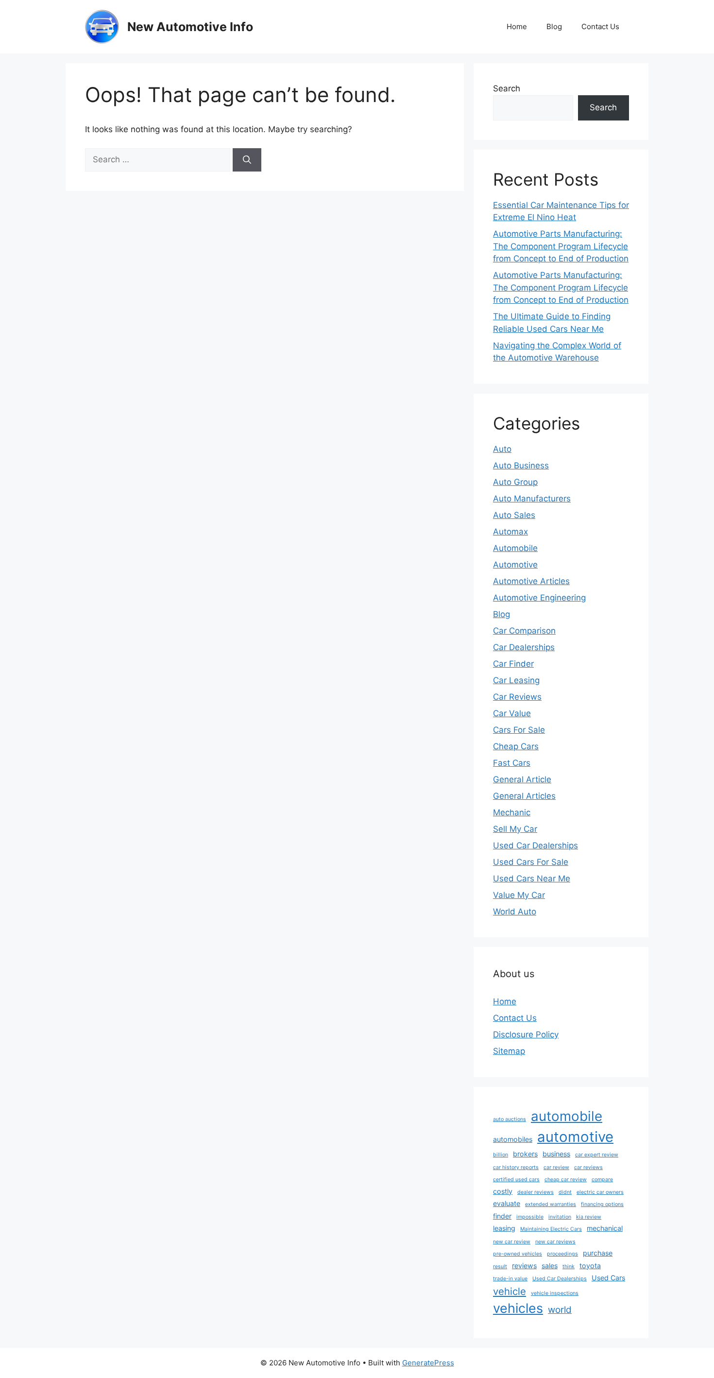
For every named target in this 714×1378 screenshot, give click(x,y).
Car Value (512, 713)
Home (517, 26)
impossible (530, 1217)
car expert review (596, 1155)
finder (502, 1216)
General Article (522, 779)
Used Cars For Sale (530, 862)
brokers (525, 1154)
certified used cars (516, 1179)
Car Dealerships (524, 647)
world (560, 1309)
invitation (559, 1217)
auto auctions (509, 1119)
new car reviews (555, 1242)
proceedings (562, 1254)
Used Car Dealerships (535, 845)
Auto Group (515, 482)
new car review (511, 1242)
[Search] (247, 160)
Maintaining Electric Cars (551, 1229)
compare (602, 1179)
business (556, 1154)
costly (502, 1191)
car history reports (516, 1167)
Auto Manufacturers (532, 498)
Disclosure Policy (526, 1034)
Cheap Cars (516, 746)
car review (556, 1167)
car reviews (588, 1167)
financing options (602, 1204)
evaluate (506, 1203)
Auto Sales (514, 515)
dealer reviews (535, 1192)
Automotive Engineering (539, 598)
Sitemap (509, 1051)
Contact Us (600, 26)
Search (506, 88)
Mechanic (511, 812)
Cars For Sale (519, 730)
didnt (565, 1192)
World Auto (514, 911)
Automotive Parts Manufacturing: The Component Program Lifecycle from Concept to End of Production (561, 246)
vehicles (518, 1308)
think (568, 1266)
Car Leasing (516, 680)
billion (500, 1155)
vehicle (509, 1291)
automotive (575, 1136)
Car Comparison (524, 631)
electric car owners (600, 1192)
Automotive (515, 564)
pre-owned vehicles (517, 1254)
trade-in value (510, 1278)
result (500, 1266)
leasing (504, 1228)
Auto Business (521, 465)
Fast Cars (511, 763)
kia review (588, 1217)
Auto (502, 449)
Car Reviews (517, 697)
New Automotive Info (190, 26)
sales (550, 1265)
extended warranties (550, 1204)
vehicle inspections (554, 1293)
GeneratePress (428, 1362)
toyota (590, 1265)
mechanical (605, 1228)
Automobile (515, 548)
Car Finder (513, 664)
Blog (554, 26)
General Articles (524, 796)
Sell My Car (515, 829)
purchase (597, 1253)
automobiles (512, 1139)
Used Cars (608, 1278)
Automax (510, 531)
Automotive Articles (531, 581)
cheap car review (565, 1179)
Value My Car (519, 895)
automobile (566, 1116)
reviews (524, 1265)
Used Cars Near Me (531, 878)
